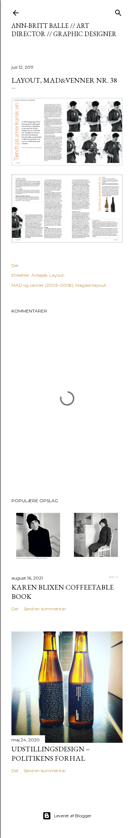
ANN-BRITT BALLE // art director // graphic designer (63, 29)
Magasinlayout (90, 285)
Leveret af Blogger (72, 815)
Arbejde (39, 275)
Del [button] (14, 265)
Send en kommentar (45, 608)
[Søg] (118, 11)
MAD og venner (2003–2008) (42, 285)
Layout (56, 275)
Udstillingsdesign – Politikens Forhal (50, 753)
